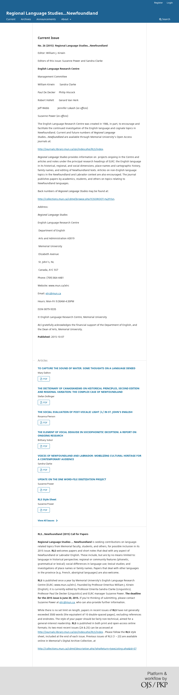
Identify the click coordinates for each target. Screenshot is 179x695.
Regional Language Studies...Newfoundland (52, 13)
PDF (45, 378)
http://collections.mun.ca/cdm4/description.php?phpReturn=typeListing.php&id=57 (87, 648)
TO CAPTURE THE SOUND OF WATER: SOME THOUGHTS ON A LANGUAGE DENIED (86, 368)
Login (170, 2)
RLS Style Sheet (47, 499)
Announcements (46, 19)
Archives (26, 19)
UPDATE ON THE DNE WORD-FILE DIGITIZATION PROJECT (72, 479)
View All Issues (46, 520)
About (65, 19)
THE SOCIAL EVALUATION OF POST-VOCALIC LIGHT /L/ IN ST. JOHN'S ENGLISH (85, 412)
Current (10, 19)
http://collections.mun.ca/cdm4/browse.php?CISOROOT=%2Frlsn (76, 199)
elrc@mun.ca (53, 293)
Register (158, 2)
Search (166, 19)
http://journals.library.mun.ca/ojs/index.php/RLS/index (70, 149)
